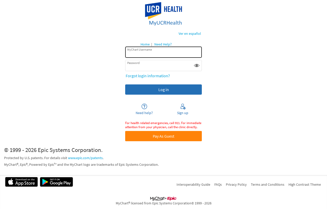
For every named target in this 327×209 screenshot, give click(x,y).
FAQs (218, 184)
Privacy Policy (236, 184)
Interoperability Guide (193, 184)
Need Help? (163, 44)
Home (145, 44)
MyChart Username (139, 49)
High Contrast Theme (304, 184)
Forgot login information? (148, 75)
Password (133, 63)
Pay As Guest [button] (163, 136)
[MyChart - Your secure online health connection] (163, 14)
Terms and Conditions (267, 184)
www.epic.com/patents (85, 158)
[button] (197, 65)
